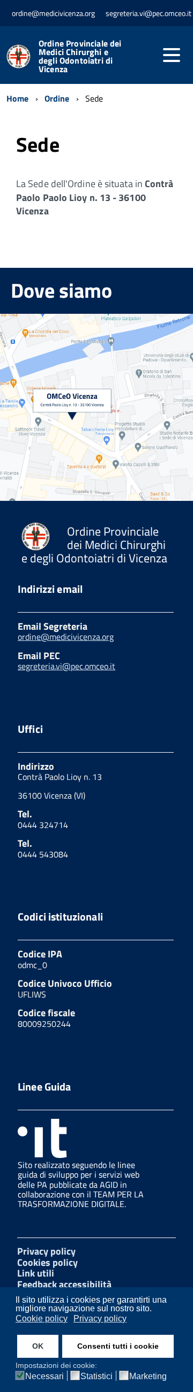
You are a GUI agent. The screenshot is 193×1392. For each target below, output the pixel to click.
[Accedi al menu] (171, 55)
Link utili (35, 1273)
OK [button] (37, 1346)
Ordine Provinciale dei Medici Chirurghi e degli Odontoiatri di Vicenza (80, 56)
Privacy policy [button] (100, 1318)
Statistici (96, 1376)
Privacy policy (46, 1251)
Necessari (44, 1376)
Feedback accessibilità (64, 1284)
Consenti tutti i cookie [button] (118, 1346)
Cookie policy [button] (42, 1318)
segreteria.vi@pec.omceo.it (66, 666)
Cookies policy (47, 1262)
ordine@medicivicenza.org (66, 636)
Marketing (148, 1376)
